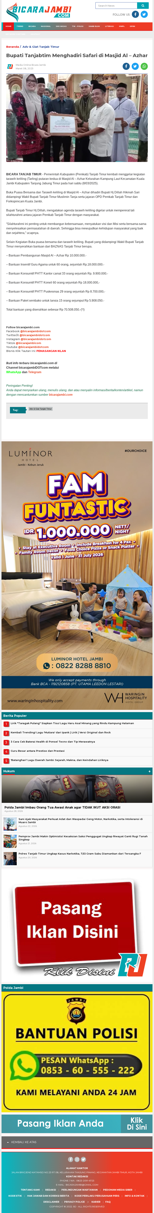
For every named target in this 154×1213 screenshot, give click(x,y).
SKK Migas (61, 26)
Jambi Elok (94, 26)
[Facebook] (70, 1159)
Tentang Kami (30, 1189)
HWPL (122, 26)
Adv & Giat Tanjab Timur (41, 46)
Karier (95, 1201)
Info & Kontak (134, 1195)
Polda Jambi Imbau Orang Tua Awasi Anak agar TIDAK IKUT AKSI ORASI (62, 807)
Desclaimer (51, 1201)
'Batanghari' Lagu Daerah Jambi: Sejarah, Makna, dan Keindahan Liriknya (59, 760)
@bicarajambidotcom (35, 331)
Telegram (34, 372)
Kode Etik (15, 1195)
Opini (132, 26)
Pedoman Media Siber (117, 1189)
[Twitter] (83, 1159)
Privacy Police (74, 1201)
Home (8, 26)
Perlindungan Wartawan (79, 1189)
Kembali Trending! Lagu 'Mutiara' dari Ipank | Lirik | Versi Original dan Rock (61, 732)
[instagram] (77, 1159)
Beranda (12, 46)
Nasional (46, 26)
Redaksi (50, 1189)
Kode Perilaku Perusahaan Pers (97, 1195)
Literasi (109, 26)
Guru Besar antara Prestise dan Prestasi (38, 750)
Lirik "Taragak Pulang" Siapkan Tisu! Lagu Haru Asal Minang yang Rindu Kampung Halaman (72, 723)
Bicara (32, 26)
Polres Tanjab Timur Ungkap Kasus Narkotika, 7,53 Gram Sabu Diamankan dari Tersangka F (80, 853)
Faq (108, 1201)
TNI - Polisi (77, 26)
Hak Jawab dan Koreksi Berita (48, 1195)
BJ (74, 1206)
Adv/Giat (35, 34)
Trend (20, 26)
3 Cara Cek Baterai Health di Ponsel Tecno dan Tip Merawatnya (53, 741)
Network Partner (15, 34)
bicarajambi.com (60, 394)
